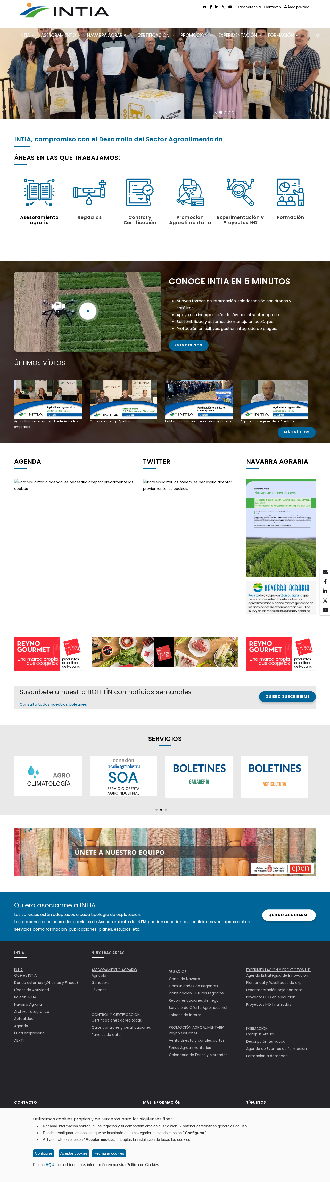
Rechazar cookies (109, 1153)
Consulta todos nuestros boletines (53, 704)
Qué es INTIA (25, 975)
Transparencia (248, 7)
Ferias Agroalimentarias (190, 1047)
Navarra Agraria (107, 35)
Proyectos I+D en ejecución (270, 997)
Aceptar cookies (74, 1153)
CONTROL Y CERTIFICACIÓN (116, 1014)
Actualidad (24, 1018)
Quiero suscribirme (287, 696)
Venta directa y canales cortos (197, 1040)
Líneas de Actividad (31, 989)
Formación (281, 35)
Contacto (272, 7)
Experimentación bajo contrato (274, 989)
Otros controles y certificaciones (121, 1027)
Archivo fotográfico (31, 1011)
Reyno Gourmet (183, 1033)
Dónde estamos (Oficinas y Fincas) (46, 982)
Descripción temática (265, 1041)
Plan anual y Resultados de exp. (274, 982)
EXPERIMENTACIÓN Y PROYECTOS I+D (278, 969)
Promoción (194, 35)
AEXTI (19, 1040)
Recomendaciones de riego (194, 1000)
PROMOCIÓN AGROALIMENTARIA (196, 1027)
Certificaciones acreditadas (117, 1020)
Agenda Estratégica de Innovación (277, 975)
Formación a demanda (267, 1055)
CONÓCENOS (188, 345)
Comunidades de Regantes (193, 986)
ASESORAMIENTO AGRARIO (114, 969)
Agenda (21, 1025)
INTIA (25, 35)
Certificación (154, 35)
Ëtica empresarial (29, 1033)
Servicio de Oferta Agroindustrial (198, 1007)
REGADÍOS (178, 971)
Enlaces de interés (185, 1014)
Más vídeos (297, 432)
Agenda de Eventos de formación (276, 1048)
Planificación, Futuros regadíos (196, 993)
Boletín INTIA (25, 997)
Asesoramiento (59, 35)
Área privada (298, 7)
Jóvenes (99, 989)
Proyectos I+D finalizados (268, 1004)
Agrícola (99, 975)
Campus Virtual (260, 1034)
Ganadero (101, 982)
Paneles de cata (106, 1034)
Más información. (93, 105)
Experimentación (238, 35)
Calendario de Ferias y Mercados (198, 1054)
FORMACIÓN (257, 1028)
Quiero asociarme (289, 915)
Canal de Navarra (184, 978)
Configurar (43, 1153)
